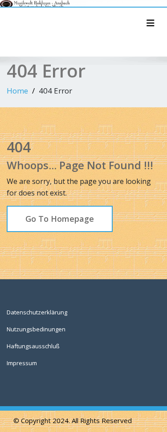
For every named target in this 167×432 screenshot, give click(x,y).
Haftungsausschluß (33, 346)
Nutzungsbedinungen (36, 329)
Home (17, 91)
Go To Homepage (59, 218)
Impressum (22, 363)
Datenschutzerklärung (37, 312)
